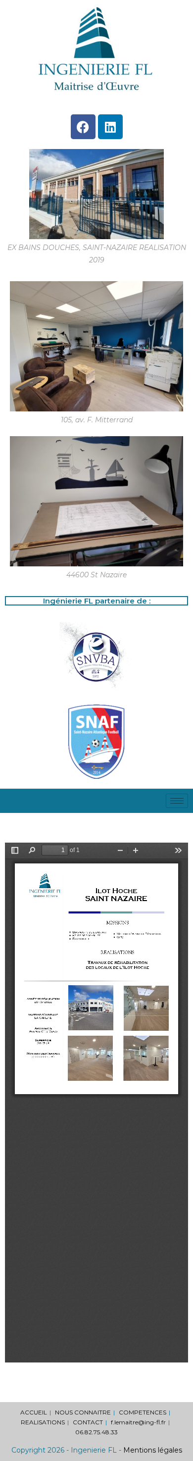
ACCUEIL (33, 1412)
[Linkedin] (110, 126)
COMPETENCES (142, 1412)
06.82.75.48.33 (96, 1432)
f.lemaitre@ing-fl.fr (138, 1422)
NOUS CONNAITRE (83, 1412)
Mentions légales (152, 1450)
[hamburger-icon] (177, 801)
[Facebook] (83, 126)
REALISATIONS (43, 1422)
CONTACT (88, 1422)
